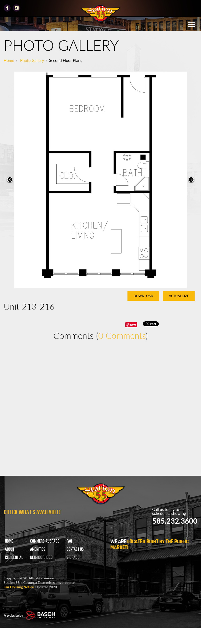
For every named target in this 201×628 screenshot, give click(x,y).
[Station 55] (100, 13)
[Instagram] (16, 8)
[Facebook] (7, 8)
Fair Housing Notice (19, 587)
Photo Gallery (32, 60)
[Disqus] (100, 408)
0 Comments (122, 335)
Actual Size (179, 296)
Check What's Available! (32, 512)
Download (143, 296)
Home (9, 60)
